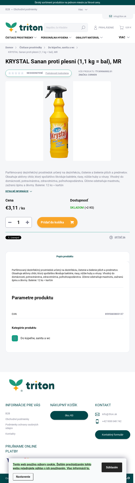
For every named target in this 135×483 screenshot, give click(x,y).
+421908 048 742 (111, 421)
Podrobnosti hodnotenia (57, 73)
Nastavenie (23, 476)
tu (87, 468)
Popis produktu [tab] (64, 256)
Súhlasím (112, 467)
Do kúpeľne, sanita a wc (35, 338)
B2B (7, 9)
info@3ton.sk (109, 414)
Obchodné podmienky (25, 9)
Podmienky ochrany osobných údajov (21, 426)
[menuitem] (21, 37)
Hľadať (83, 27)
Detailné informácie (16, 191)
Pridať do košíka (52, 222)
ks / (69, 415)
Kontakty (10, 433)
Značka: (88, 75)
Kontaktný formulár (112, 434)
